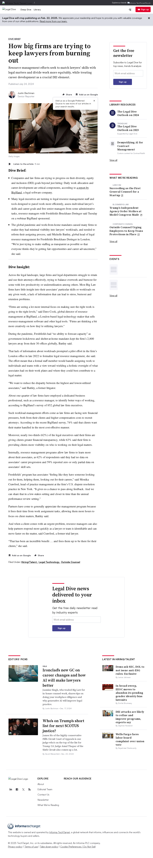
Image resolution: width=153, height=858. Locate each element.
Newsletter (43, 799)
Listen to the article (26, 164)
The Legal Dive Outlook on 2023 (128, 128)
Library (37, 9)
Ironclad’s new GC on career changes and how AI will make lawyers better (64, 677)
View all (113, 160)
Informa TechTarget (59, 832)
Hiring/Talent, (29, 562)
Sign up (145, 9)
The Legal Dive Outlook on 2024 (128, 113)
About (41, 784)
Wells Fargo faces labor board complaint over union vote (130, 739)
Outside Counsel (70, 562)
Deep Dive (26, 9)
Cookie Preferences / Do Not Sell (77, 846)
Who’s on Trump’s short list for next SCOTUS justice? (63, 726)
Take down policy (49, 846)
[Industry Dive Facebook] (17, 789)
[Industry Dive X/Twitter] (23, 789)
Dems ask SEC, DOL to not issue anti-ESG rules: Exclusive (130, 670)
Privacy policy (15, 846)
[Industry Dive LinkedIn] (11, 789)
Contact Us (43, 794)
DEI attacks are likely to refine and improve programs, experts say (130, 717)
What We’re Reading (48, 805)
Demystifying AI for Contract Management (130, 146)
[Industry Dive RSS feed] (29, 789)
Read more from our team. (53, 21)
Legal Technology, (49, 562)
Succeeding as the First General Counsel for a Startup (125, 191)
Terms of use (31, 846)
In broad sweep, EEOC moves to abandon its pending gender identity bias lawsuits (129, 693)
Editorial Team (45, 789)
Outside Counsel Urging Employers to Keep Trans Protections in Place (126, 230)
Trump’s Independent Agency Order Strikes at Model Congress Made (125, 211)
